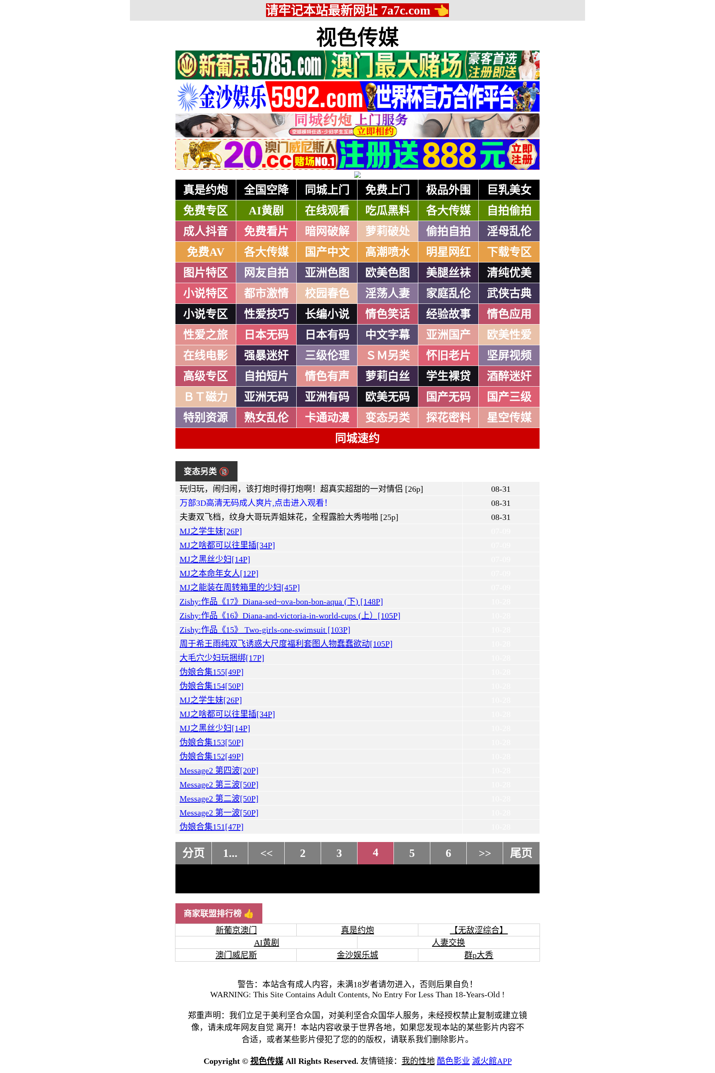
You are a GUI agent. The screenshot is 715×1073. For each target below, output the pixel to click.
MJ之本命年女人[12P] (219, 573)
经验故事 (448, 314)
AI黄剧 (266, 210)
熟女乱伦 (266, 417)
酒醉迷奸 (509, 376)
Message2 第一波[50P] (219, 812)
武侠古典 (509, 293)
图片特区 (205, 273)
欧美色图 (387, 273)
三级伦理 (327, 355)
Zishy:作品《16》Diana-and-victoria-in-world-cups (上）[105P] (290, 615)
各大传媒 (448, 210)
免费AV (206, 252)
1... (230, 853)
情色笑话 (387, 314)
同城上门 (327, 190)
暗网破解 (327, 231)
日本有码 (327, 335)
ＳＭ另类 (387, 355)
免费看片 (266, 231)
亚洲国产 (448, 335)
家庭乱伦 (448, 293)
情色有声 (327, 376)
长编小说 (327, 314)
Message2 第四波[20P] (219, 770)
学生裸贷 (448, 376)
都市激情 (266, 293)
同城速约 (357, 438)
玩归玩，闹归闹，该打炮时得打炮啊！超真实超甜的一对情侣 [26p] (301, 488)
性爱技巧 (266, 314)
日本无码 (266, 335)
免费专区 (205, 210)
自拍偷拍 (509, 210)
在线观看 (327, 210)
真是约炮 (205, 190)
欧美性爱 (509, 335)
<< (266, 853)
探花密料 (448, 417)
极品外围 (448, 190)
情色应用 (509, 314)
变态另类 (387, 417)
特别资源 (205, 417)
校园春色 (327, 293)
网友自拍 (266, 273)
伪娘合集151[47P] (212, 826)
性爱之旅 (205, 335)
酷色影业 (453, 1061)
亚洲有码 (327, 397)
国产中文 (327, 252)
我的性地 (418, 1061)
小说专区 (205, 314)
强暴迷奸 (266, 355)
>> (485, 853)
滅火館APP (492, 1061)
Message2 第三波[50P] (219, 784)
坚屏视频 (509, 355)
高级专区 (205, 376)
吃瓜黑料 (387, 210)
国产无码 (448, 397)
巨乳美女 (509, 190)
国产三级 (509, 397)
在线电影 (205, 355)
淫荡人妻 (387, 293)
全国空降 (266, 190)
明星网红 (448, 252)
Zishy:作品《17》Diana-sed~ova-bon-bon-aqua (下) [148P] (281, 601)
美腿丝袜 (448, 273)
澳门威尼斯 (236, 955)
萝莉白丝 (387, 376)
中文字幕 (387, 335)
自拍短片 (266, 376)
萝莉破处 (387, 231)
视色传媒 (357, 37)
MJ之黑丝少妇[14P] (215, 559)
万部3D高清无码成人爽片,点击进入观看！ (256, 503)
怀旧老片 (448, 355)
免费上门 (387, 190)
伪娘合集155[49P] (212, 671)
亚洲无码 (266, 397)
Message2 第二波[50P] (219, 798)
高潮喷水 (387, 252)
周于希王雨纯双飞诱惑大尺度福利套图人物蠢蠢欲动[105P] (286, 643)
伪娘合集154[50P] (212, 685)
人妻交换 (448, 942)
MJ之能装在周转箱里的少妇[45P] (240, 587)
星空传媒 (509, 417)
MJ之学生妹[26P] (211, 531)
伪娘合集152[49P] (212, 756)
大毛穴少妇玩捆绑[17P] (222, 657)
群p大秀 (478, 955)
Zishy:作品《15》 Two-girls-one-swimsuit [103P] (265, 629)
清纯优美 (509, 273)
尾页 (521, 853)
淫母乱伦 (509, 231)
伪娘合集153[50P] (212, 742)
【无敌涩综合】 (479, 930)
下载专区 (509, 252)
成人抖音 (205, 231)
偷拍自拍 (448, 231)
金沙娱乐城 (357, 955)
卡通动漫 (327, 417)
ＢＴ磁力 (205, 397)
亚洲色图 (327, 273)
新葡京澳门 (236, 930)
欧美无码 (387, 397)
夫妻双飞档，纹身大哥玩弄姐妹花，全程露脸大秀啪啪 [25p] (289, 517)
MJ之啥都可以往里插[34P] (227, 545)
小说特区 (205, 293)
